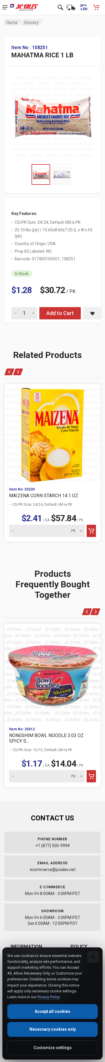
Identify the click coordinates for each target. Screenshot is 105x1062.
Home (12, 22)
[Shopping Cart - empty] (96, 7)
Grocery (31, 22)
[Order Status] (70, 7)
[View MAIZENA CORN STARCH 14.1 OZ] (52, 433)
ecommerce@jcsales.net (53, 869)
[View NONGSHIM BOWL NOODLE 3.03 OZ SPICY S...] (52, 673)
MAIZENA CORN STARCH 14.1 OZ (43, 495)
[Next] (18, 372)
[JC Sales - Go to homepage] (24, 7)
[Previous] (9, 372)
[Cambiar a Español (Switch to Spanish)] (83, 7)
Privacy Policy (48, 997)
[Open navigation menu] (5, 7)
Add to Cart (60, 313)
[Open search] (60, 7)
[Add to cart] (91, 531)
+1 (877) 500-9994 (53, 845)
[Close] (93, 957)
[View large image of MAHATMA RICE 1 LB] (52, 115)
